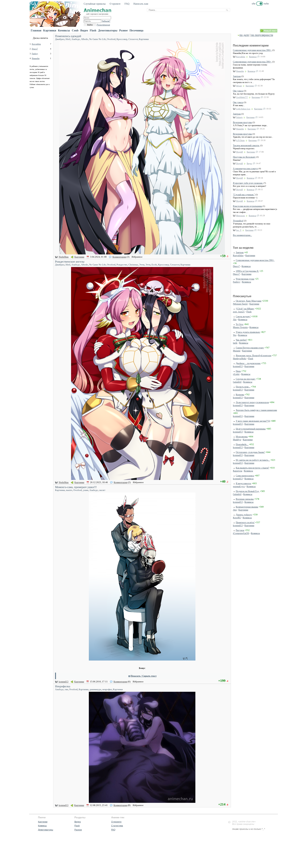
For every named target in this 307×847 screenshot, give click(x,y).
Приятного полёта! (245, 522)
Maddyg (237, 439)
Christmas (133, 264)
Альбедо (75, 39)
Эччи (141, 264)
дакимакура (95, 689)
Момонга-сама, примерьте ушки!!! (76, 487)
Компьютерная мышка (247, 506)
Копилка (240, 394)
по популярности (262, 35)
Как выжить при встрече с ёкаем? (252, 467)
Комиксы (64, 30)
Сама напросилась (245, 475)
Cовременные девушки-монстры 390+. (252, 50)
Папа (238, 371)
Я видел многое (243, 483)
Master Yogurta (240, 327)
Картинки (49, 30)
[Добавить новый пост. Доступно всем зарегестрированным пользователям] (268, 31)
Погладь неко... (243, 386)
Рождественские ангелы (69, 261)
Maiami (236, 350)
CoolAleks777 (242, 97)
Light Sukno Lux (243, 109)
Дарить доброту (244, 514)
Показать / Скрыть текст (144, 676)
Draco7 (35, 49)
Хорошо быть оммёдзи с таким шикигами (256, 410)
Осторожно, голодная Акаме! (250, 452)
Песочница (136, 30)
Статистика (117, 825)
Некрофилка (62, 686)
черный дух (239, 486)
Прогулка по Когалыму (244, 157)
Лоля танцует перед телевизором (252, 402)
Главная (36, 30)
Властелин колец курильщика (247, 206)
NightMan (64, 256)
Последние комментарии (251, 45)
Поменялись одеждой (68, 36)
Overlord (111, 39)
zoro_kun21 (239, 311)
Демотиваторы (107, 30)
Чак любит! (241, 340)
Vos (234, 335)
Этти (148, 264)
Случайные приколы (95, 3)
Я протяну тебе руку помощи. (248, 183)
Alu (234, 319)
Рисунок (240, 530)
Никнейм (35, 58)
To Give (239, 324)
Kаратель (237, 470)
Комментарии (119, 256)
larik (235, 343)
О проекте (115, 3)
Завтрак (237, 76)
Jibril (67, 39)
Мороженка (242, 436)
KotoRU (237, 517)
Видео (84, 30)
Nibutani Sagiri (240, 303)
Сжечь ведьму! (243, 316)
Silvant (239, 86)
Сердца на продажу (245, 379)
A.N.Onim (240, 140)
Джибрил (59, 39)
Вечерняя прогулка (242, 122)
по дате (244, 35)
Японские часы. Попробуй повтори (253, 355)
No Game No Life (97, 39)
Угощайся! (238, 220)
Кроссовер (122, 39)
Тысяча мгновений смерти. (246, 145)
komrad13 (63, 681)
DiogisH (239, 152)
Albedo (84, 39)
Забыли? (106, 21)
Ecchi (154, 264)
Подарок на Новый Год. (247, 491)
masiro (69, 490)
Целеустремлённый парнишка (251, 428)
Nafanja (239, 117)
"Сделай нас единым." (244, 194)
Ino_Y (238, 230)
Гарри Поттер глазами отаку (250, 347)
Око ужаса (238, 90)
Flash (93, 30)
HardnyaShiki (239, 358)
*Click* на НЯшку (245, 308)
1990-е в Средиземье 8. (247, 271)
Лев (235, 509)
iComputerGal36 (241, 533)
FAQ (127, 3)
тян (66, 689)
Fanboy (35, 54)
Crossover (133, 39)
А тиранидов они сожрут (245, 168)
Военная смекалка (245, 499)
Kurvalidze (36, 44)
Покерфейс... (242, 444)
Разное (123, 30)
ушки (85, 490)
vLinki (236, 374)
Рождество (122, 264)
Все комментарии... (242, 235)
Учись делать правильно (248, 332)
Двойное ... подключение (248, 363)
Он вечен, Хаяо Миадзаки (248, 300)
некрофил (107, 689)
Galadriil (237, 382)
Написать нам (140, 3)
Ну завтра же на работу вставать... (253, 460)
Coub (75, 30)
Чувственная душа (245, 278)
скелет (102, 490)
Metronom (240, 215)
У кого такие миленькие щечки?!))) (253, 421)
